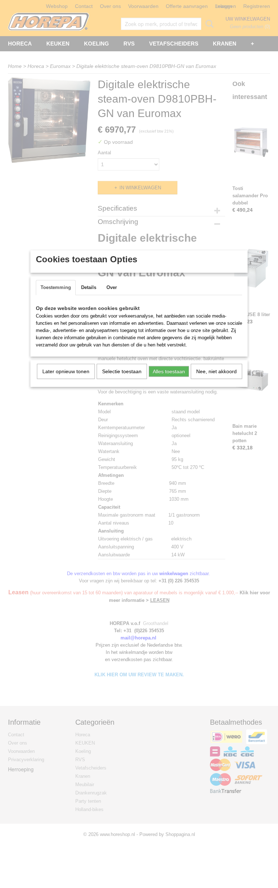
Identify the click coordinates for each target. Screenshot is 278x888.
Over (111, 287)
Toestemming (56, 287)
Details (88, 287)
